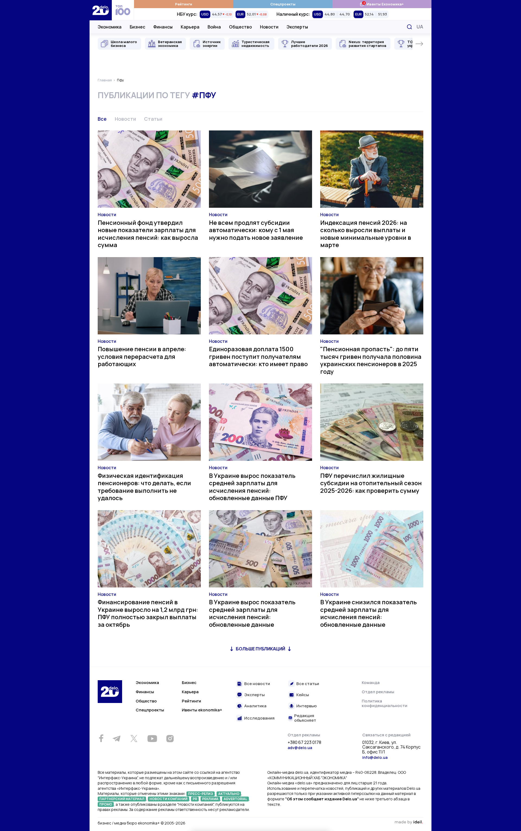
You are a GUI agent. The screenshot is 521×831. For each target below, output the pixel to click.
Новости (269, 27)
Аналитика (255, 706)
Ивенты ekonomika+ (202, 710)
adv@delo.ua (300, 748)
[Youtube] (152, 738)
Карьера (190, 27)
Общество (240, 27)
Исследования (259, 718)
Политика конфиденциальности (384, 703)
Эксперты (297, 27)
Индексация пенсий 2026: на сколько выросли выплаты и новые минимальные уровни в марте (365, 234)
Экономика (110, 27)
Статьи (153, 119)
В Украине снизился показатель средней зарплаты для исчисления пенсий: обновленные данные (368, 613)
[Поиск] (409, 27)
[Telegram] (116, 738)
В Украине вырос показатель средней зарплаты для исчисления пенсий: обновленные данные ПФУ (252, 487)
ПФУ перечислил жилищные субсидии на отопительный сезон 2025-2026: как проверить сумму (371, 483)
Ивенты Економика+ (382, 4)
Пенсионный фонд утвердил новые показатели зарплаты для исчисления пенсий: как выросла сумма (148, 234)
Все (102, 119)
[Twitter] (134, 738)
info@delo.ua (374, 757)
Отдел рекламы (378, 692)
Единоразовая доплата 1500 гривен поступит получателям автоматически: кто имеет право (258, 356)
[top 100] (123, 10)
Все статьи (307, 684)
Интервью (306, 706)
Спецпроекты (283, 4)
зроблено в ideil (408, 822)
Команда (371, 682)
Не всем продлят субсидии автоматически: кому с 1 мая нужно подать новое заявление (256, 230)
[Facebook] (101, 738)
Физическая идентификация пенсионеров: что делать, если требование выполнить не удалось (144, 487)
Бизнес (137, 27)
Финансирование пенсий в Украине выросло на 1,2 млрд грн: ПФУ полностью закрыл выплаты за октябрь (148, 613)
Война (214, 27)
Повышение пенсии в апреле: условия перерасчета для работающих (142, 356)
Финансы (163, 27)
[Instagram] (169, 738)
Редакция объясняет (305, 718)
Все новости (257, 684)
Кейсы (302, 695)
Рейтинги (183, 4)
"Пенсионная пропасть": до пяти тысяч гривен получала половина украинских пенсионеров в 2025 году (370, 360)
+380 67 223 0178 (304, 742)
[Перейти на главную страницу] (101, 10)
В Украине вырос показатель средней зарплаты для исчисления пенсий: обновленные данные (252, 613)
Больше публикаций (260, 649)
